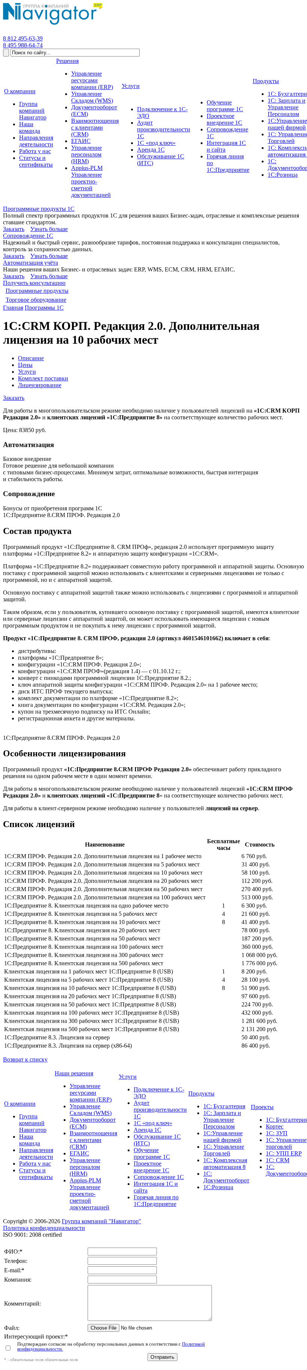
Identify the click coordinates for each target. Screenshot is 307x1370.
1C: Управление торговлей (286, 1143)
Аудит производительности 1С (160, 1110)
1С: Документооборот (226, 1177)
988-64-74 (23, 45)
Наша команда (29, 1139)
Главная (13, 307)
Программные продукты (37, 291)
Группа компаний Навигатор (32, 1123)
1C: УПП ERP (284, 1153)
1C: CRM (277, 1160)
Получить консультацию (34, 283)
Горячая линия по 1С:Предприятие (156, 1200)
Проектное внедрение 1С (151, 1166)
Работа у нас (35, 1163)
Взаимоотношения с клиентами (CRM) (93, 1140)
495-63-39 (23, 38)
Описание (31, 358)
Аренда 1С (147, 1130)
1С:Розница (218, 1187)
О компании (20, 1103)
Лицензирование (39, 385)
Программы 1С (44, 307)
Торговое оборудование (36, 300)
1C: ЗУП (277, 1133)
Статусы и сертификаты (36, 1173)
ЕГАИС (79, 1153)
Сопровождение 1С (28, 236)
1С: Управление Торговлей (223, 1150)
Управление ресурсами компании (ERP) (91, 1093)
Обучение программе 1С (152, 1153)
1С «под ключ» (153, 1123)
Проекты (262, 1107)
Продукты (201, 1093)
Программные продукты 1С (39, 209)
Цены (25, 365)
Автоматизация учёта (30, 262)
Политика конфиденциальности (44, 1228)
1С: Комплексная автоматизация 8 (225, 1163)
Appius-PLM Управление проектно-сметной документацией (89, 1193)
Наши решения (74, 1073)
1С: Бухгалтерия (224, 1106)
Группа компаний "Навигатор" (101, 1221)
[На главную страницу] (52, 25)
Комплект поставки (43, 378)
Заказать (13, 229)
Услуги (27, 371)
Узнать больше (49, 229)
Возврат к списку (25, 1059)
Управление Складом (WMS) (91, 1109)
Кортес (274, 1126)
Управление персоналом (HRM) (85, 1167)
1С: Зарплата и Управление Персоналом (222, 1120)
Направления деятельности (36, 1153)
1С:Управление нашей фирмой (223, 1136)
